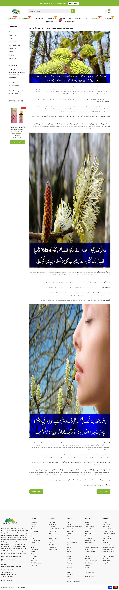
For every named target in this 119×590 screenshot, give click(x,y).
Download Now (73, 3)
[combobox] (49, 11)
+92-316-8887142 (7, 577)
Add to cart (18, 142)
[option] (17, 126)
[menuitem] (18, 31)
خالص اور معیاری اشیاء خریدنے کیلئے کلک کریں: (96, 485)
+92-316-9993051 (7, 572)
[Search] (51, 11)
